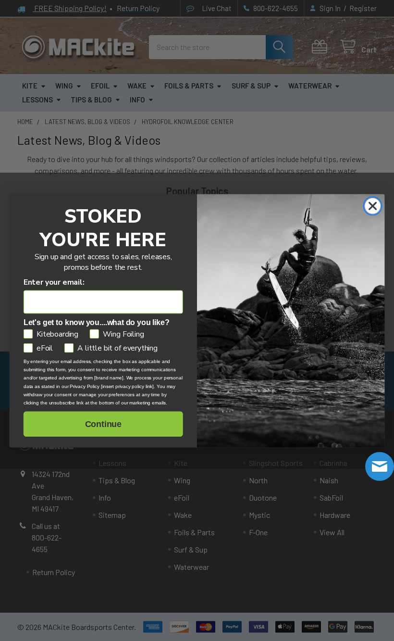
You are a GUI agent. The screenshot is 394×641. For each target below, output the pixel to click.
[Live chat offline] (379, 466)
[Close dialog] (373, 206)
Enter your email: (54, 282)
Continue (103, 424)
